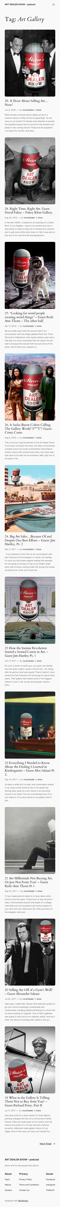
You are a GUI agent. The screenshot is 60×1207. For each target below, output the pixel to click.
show (39, 110)
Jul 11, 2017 (10, 1110)
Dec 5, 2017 (10, 549)
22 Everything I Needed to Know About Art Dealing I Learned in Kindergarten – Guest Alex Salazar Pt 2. (29, 768)
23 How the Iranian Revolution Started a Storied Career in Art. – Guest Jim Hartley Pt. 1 (26, 652)
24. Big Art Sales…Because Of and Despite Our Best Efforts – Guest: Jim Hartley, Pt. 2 (30, 540)
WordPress (23, 1200)
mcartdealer (28, 110)
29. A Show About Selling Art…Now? (26, 103)
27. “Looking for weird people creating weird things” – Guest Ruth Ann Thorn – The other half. (29, 317)
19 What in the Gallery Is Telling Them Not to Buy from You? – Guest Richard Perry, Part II (27, 1101)
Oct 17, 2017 (10, 661)
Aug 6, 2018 (10, 437)
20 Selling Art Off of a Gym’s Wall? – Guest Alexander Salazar (29, 992)
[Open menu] (53, 4)
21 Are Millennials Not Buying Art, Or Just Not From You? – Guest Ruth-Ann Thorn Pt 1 (29, 882)
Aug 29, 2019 (11, 217)
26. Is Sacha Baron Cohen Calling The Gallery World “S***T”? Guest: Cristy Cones (28, 428)
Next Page (47, 1143)
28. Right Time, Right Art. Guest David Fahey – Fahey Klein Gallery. (29, 210)
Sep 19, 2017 (11, 779)
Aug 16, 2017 (11, 891)
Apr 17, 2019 (10, 326)
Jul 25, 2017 (10, 999)
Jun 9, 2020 (10, 110)
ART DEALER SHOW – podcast (20, 4)
